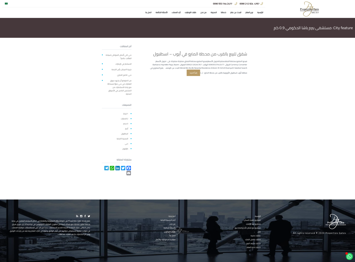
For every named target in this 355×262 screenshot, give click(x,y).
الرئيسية (260, 12)
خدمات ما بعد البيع (253, 243)
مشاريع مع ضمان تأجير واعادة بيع (248, 228)
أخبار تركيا (172, 216)
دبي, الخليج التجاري (124, 75)
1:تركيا (125, 113)
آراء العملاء (176, 12)
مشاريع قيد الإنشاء (253, 224)
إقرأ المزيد (193, 73)
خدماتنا (223, 12)
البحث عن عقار (235, 12)
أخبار (126, 128)
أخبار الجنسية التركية (167, 220)
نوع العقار (249, 12)
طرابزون (125, 148)
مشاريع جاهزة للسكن (252, 220)
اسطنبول (124, 133)
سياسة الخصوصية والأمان (165, 239)
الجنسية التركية (122, 138)
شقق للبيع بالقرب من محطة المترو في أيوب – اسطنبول (200, 54)
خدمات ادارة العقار (254, 247)
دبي (126, 143)
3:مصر (125, 123)
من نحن (203, 12)
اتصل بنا (148, 12)
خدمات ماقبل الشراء (253, 239)
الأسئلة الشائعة (162, 12)
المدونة (214, 12)
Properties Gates (335, 233)
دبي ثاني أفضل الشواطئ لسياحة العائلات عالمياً (118, 56)
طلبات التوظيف (190, 12)
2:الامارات (124, 118)
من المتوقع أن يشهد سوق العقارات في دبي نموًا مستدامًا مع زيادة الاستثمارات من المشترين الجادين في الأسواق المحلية (119, 87)
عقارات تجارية (256, 235)
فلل (259, 232)
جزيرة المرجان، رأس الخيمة (121, 69)
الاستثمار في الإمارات (123, 64)
